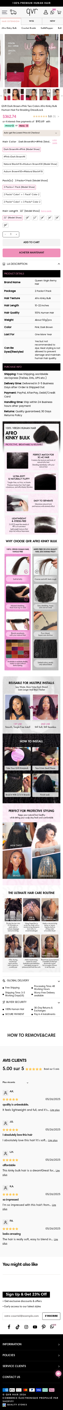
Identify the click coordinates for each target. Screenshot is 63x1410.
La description (16, 264)
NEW (52, 21)
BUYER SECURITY (16, 1002)
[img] (46, 116)
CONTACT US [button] (11, 1377)
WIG (31, 21)
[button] (28, 28)
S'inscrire (51, 1316)
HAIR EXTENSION (10, 22)
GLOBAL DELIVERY (17, 980)
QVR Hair (12, 1395)
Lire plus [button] (55, 1110)
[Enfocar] (11, 81)
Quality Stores (17, 1405)
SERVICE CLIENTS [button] (14, 1366)
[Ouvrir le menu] (6, 12)
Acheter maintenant (31, 253)
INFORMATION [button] (12, 1344)
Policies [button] (9, 1355)
